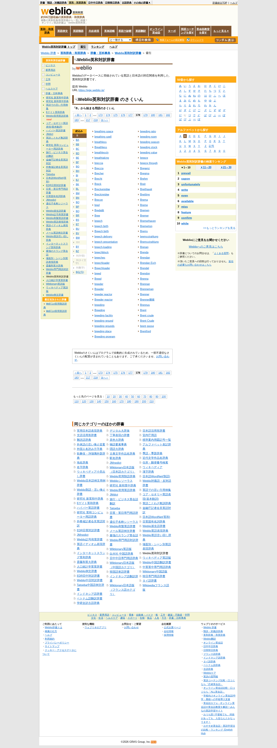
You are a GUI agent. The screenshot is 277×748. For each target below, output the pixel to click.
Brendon (145, 273)
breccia (98, 163)
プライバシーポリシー (57, 642)
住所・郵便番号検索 (155, 462)
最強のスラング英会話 (124, 535)
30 (120, 396)
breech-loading (103, 247)
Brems (144, 231)
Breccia (98, 168)
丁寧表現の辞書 (120, 435)
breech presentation (106, 241)
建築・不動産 (175, 615)
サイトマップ (52, 646)
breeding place (103, 331)
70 (144, 396)
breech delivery (103, 236)
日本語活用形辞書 (154, 430)
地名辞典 (82, 462)
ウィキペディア (152, 467)
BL (77, 189)
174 (108, 115)
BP (77, 206)
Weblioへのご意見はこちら (206, 246)
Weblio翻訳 (209, 638)
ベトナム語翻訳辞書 (89, 598)
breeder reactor (103, 294)
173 (100, 115)
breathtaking (101, 157)
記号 (211, 146)
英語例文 (62, 30)
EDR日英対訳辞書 (88, 530)
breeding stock (148, 147)
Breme (144, 205)
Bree (97, 215)
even (184, 195)
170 (121, 401)
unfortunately (190, 184)
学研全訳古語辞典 (88, 603)
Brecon (98, 199)
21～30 (225, 167)
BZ (77, 251)
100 (164, 396)
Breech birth (101, 231)
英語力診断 (125, 30)
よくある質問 (221, 253)
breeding (99, 304)
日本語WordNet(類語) (156, 476)
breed (97, 273)
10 (108, 396)
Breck (97, 183)
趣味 (122, 618)
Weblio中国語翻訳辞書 (157, 562)
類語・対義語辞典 (57, 2)
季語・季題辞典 (152, 453)
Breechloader (102, 268)
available (187, 201)
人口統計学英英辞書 (89, 566)
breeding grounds (104, 326)
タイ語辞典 (209, 661)
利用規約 (50, 638)
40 (126, 396)
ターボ (172, 30)
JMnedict (82, 534)
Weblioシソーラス (121, 480)
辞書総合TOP (220, 2)
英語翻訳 (140, 30)
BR (77, 215)
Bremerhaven (148, 220)
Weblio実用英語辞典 (122, 490)
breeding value (148, 152)
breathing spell (103, 136)
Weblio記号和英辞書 (90, 539)
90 (157, 396)
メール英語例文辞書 (122, 530)
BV (77, 233)
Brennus (145, 304)
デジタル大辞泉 (120, 430)
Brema (144, 199)
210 (151, 401)
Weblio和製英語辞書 (122, 526)
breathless (100, 141)
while (185, 223)
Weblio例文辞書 (87, 571)
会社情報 (169, 631)
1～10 (185, 167)
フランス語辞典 (211, 654)
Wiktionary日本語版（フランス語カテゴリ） (122, 590)
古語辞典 (127, 2)
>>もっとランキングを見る (219, 228)
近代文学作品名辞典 (155, 457)
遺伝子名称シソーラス (124, 521)
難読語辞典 (84, 439)
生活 (100, 618)
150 (106, 401)
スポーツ (132, 618)
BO (77, 202)
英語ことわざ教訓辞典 (157, 503)
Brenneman (147, 289)
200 (144, 401)
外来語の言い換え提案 (91, 444)
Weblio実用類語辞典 (122, 476)
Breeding (99, 310)
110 (76, 401)
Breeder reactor (103, 299)
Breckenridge (102, 189)
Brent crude (147, 315)
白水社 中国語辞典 (121, 553)
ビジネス (50, 65)
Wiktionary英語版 (121, 549)
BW (78, 237)
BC (77, 149)
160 (114, 401)
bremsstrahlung (149, 236)
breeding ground (103, 320)
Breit (143, 183)
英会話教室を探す (203, 31)
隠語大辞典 (117, 449)
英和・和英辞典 (77, 2)
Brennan (145, 284)
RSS (153, 742)
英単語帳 (109, 30)
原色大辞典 (117, 439)
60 (138, 396)
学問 (48, 84)
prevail (186, 173)
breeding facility (103, 315)
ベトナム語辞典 (211, 665)
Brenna (144, 278)
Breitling (145, 194)
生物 (142, 618)
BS (77, 220)
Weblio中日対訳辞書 (90, 580)
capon (185, 178)
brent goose (147, 326)
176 (123, 115)
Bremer (144, 215)
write (184, 189)
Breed (97, 278)
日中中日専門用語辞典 (124, 558)
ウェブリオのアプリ (95, 627)
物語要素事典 (118, 444)
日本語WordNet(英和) (156, 516)
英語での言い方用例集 (157, 489)
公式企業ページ (172, 627)
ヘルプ (233, 2)
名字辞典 (82, 467)
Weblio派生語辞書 (154, 526)
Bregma (144, 173)
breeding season (149, 141)
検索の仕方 (51, 631)
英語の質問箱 (210, 676)
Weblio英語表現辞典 (155, 530)
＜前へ (78, 115)
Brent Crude (147, 320)
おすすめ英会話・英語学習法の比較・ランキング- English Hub (218, 729)
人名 (156, 618)
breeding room (148, 136)
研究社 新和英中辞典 (123, 485)
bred (97, 205)
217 (88, 120)
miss (184, 206)
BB (77, 144)
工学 (48, 79)
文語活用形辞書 (87, 435)
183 (76, 120)
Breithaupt (146, 189)
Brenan (144, 247)
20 (114, 396)
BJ (77, 180)
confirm (186, 217)
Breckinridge (101, 194)
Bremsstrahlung (149, 241)
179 (145, 115)
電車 (131, 615)
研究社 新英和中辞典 (90, 498)
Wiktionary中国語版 (155, 571)
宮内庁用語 (150, 435)
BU (77, 228)
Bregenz (145, 168)
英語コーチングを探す (187, 31)
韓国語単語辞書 (120, 571)
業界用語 (50, 70)
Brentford (145, 331)
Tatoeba (115, 508)
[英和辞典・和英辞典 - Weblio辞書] (56, 13)
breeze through (149, 163)
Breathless (100, 147)
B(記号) (80, 272)
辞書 (42, 2)
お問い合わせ (131, 627)
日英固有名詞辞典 (154, 521)
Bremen (144, 210)
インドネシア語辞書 (89, 593)
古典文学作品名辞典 (122, 453)
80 (150, 396)
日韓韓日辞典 (112, 2)
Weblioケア (209, 672)
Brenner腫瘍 (147, 299)
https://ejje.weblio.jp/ (91, 90)
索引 (83, 46)
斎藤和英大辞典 (87, 562)
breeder (98, 284)
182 (168, 115)
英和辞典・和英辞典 (73, 53)
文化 (93, 618)
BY (77, 246)
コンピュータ (53, 74)
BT (77, 224)
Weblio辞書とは (53, 627)
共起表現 (94, 30)
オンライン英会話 (156, 31)
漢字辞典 (148, 471)
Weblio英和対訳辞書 (128, 53)
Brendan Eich (148, 262)
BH (77, 171)
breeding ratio (148, 131)
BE (77, 157)
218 (95, 120)
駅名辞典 (115, 458)
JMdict (114, 494)
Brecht (98, 178)
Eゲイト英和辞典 (88, 503)
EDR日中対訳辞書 (88, 575)
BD (77, 153)
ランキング (97, 46)
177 (130, 115)
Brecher (99, 173)
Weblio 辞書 (48, 53)
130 (91, 401)
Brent (143, 310)
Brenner (144, 294)
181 (160, 115)
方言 (164, 618)
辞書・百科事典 (100, 53)
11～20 (205, 167)
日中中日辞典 (95, 2)
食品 (149, 618)
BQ (77, 211)
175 (115, 115)
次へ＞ (104, 120)
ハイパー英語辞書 (88, 507)
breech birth (101, 226)
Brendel (144, 268)
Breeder (99, 289)
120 (84, 401)
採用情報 (169, 635)
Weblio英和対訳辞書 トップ (58, 46)
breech (98, 220)
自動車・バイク (144, 615)
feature (186, 212)
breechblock (101, 252)
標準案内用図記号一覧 (157, 439)
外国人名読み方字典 (89, 449)
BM (77, 193)
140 (99, 401)
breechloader (102, 262)
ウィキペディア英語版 (157, 557)
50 (132, 396)
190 (136, 401)
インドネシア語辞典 (214, 657)
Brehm (144, 178)
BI (77, 175)
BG (77, 166)
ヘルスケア (52, 88)
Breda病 (99, 210)
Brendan (145, 257)
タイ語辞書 (150, 580)
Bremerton (146, 226)
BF (77, 162)
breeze (144, 157)
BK (77, 184)
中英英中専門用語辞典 (157, 567)
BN (77, 197)
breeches (99, 257)
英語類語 (78, 30)
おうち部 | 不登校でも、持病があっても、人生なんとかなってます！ (218, 718)
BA (77, 140)
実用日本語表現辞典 (89, 430)
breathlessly (101, 152)
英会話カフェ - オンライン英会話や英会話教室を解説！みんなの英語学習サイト (218, 707)
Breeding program (104, 336)
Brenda (144, 252)
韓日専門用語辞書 (154, 576)
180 (153, 115)
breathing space (103, 131)
